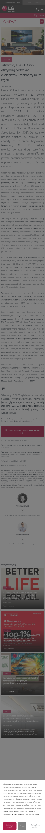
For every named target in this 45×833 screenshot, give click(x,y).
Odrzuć (22, 826)
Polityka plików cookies (35, 826)
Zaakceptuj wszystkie (10, 826)
